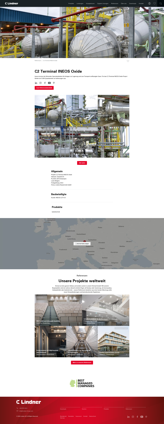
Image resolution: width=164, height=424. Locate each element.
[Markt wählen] (149, 3)
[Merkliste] (154, 3)
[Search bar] (160, 3)
